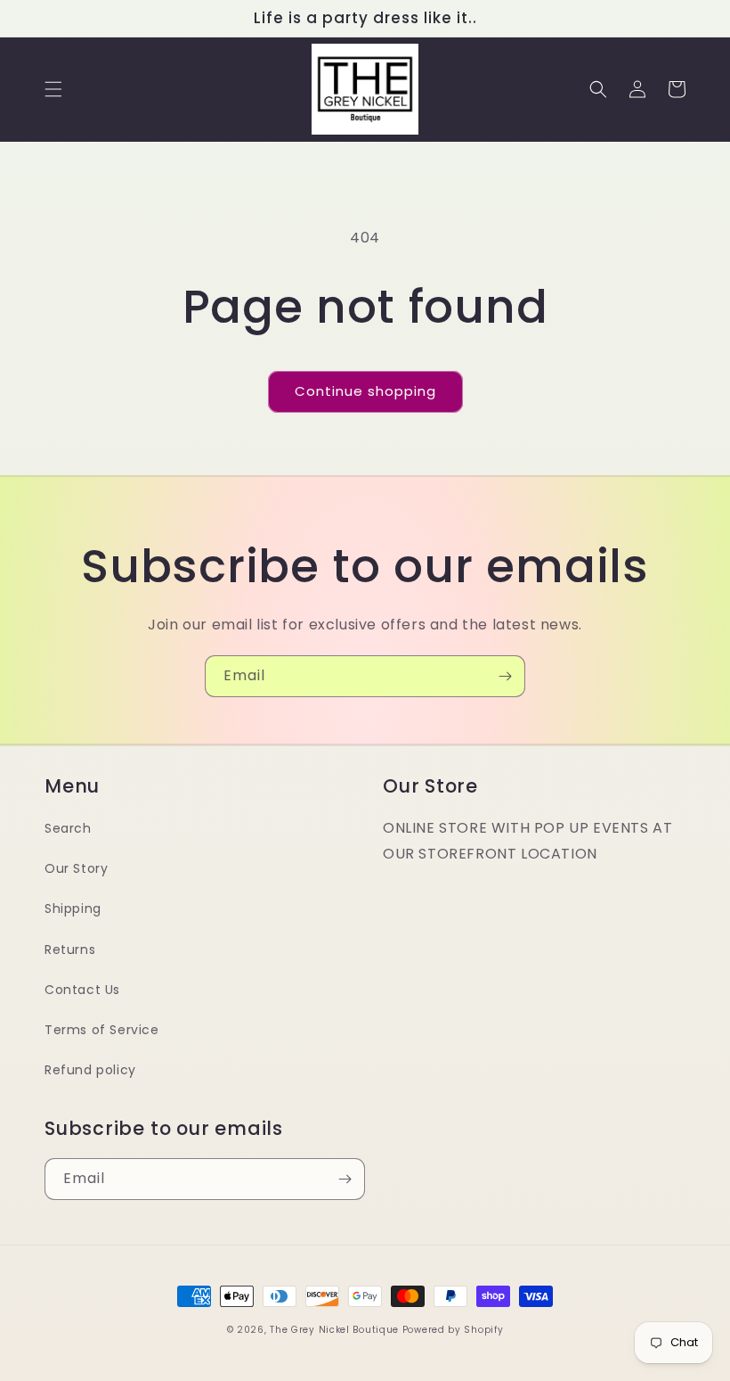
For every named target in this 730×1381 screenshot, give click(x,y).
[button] (53, 89)
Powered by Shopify (453, 1329)
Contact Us (82, 990)
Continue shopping (365, 391)
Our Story (76, 868)
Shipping (73, 908)
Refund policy (90, 1070)
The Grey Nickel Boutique (334, 1329)
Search (68, 828)
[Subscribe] (504, 676)
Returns (70, 949)
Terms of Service (102, 1030)
